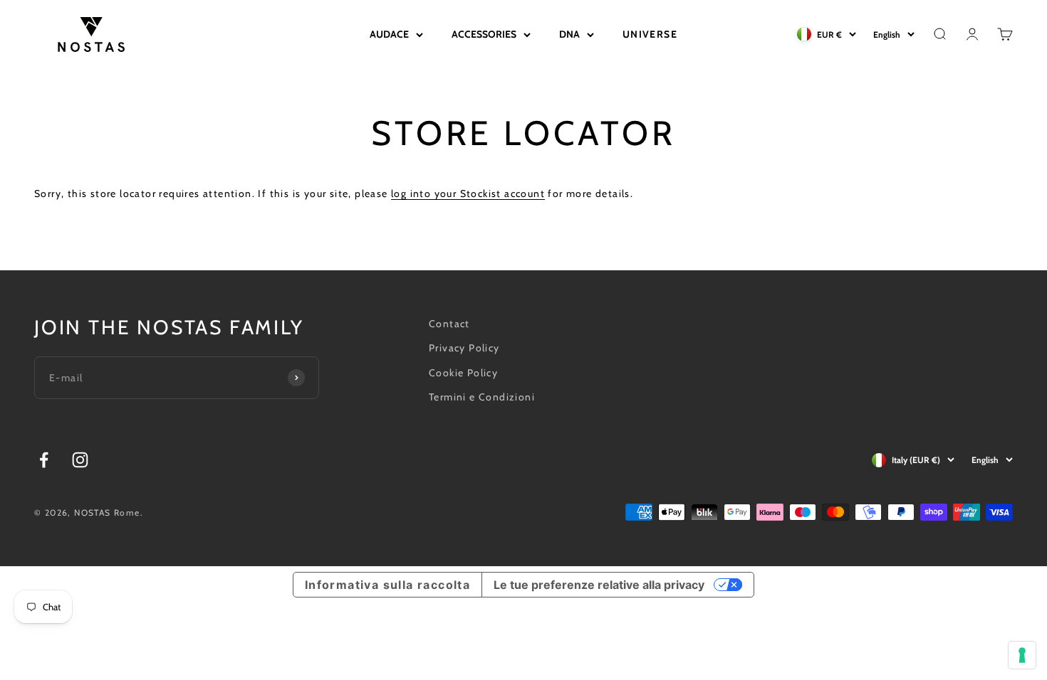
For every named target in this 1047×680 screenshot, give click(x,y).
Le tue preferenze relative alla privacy (599, 585)
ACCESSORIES (484, 34)
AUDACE (389, 34)
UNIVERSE (650, 34)
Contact (449, 323)
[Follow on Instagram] (80, 459)
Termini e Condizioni (482, 397)
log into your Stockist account (468, 193)
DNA (569, 34)
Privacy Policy (464, 347)
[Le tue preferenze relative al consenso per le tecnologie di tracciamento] (1022, 655)
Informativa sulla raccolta (387, 585)
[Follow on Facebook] (43, 459)
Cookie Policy (463, 372)
